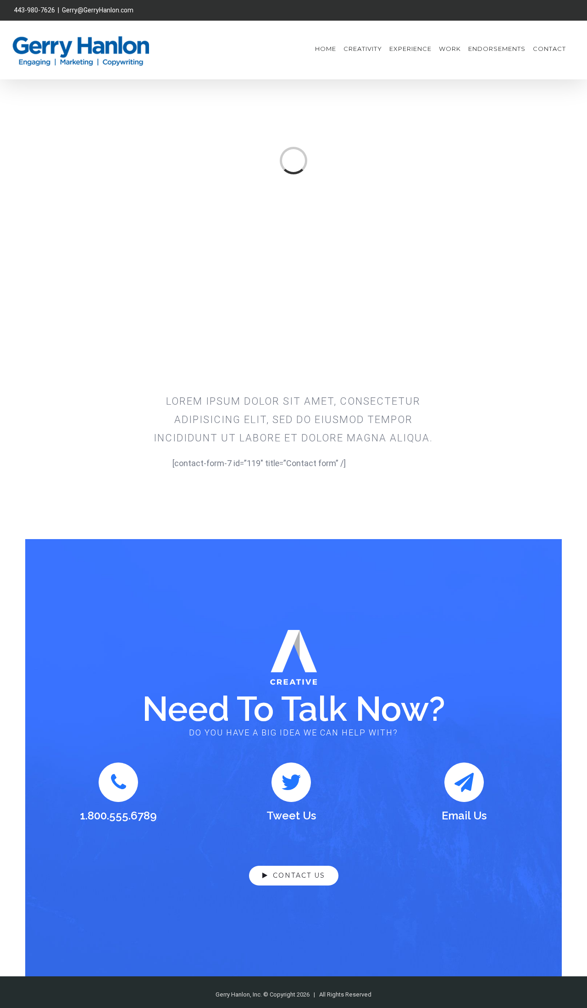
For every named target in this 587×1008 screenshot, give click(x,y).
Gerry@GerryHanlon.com (97, 10)
